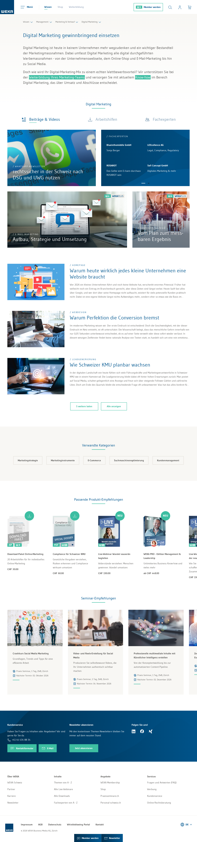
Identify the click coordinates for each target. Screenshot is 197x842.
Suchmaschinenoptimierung (129, 460)
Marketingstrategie (28, 460)
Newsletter (12, 802)
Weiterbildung (76, 7)
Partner (11, 789)
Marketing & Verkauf (65, 21)
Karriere (11, 796)
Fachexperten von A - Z (65, 802)
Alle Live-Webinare (63, 789)
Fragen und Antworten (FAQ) (161, 782)
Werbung (152, 789)
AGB (40, 824)
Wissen (48, 7)
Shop (60, 7)
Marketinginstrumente (63, 460)
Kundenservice (154, 796)
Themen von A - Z (63, 782)
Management (42, 21)
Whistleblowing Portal (78, 824)
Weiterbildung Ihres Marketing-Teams (57, 77)
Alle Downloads (62, 796)
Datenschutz (54, 824)
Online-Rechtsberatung (159, 802)
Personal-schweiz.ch (111, 802)
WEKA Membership (110, 782)
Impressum (27, 824)
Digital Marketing (90, 21)
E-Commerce (94, 460)
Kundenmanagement (168, 460)
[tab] (41, 119)
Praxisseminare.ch (110, 796)
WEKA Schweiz (14, 782)
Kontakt (100, 824)
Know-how (142, 77)
